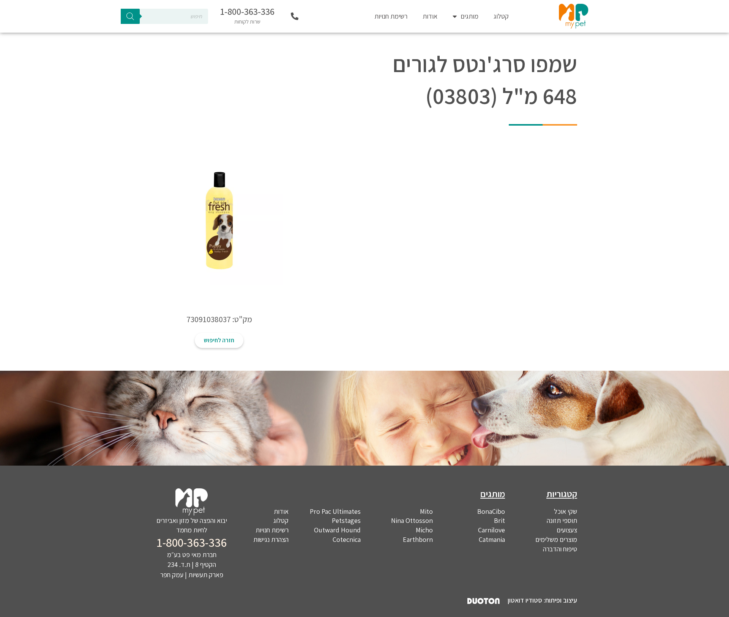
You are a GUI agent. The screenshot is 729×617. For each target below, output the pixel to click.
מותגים (469, 16)
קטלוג (501, 16)
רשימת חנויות (390, 16)
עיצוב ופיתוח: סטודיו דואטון (542, 600)
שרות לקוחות (247, 21)
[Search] (130, 16)
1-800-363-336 (247, 11)
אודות (430, 16)
